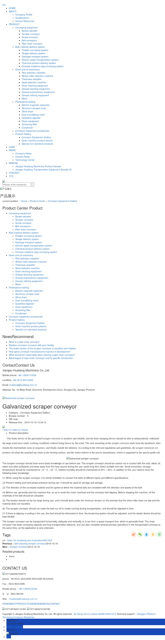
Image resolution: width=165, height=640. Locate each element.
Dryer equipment (30, 121)
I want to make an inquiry (15, 429)
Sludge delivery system (33, 53)
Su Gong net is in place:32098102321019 (95, 613)
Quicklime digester (31, 117)
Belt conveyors (29, 40)
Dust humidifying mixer (33, 114)
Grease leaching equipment (36, 88)
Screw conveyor (30, 37)
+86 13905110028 (27, 375)
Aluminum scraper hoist (34, 108)
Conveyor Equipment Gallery (36, 137)
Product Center (37, 201)
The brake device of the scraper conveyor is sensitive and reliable (42, 348)
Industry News (22, 156)
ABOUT (13, 11)
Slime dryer (27, 111)
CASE (12, 146)
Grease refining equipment (35, 95)
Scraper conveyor (31, 34)
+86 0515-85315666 (22, 380)
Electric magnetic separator (36, 105)
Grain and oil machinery (27, 69)
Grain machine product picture (37, 140)
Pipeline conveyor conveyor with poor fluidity (31, 345)
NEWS (12, 150)
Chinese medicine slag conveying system (43, 66)
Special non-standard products (37, 143)
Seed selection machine (34, 82)
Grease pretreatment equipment (38, 92)
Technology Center (25, 159)
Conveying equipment (26, 27)
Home (24, 201)
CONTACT (14, 172)
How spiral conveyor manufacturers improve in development (39, 351)
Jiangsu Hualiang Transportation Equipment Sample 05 (43, 169)
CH (4, 4)
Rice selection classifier (33, 72)
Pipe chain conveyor (32, 43)
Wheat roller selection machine (37, 75)
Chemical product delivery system (39, 63)
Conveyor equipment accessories (32, 130)
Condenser (27, 127)
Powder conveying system (35, 50)
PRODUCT (14, 24)
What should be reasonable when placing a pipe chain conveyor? (42, 354)
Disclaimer (29, 617)
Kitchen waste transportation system (40, 59)
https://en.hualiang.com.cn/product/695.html (29, 540)
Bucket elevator (30, 30)
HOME (12, 8)
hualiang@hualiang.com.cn (23, 384)
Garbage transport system (35, 56)
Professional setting (25, 101)
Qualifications (22, 17)
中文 (11, 176)
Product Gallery (23, 134)
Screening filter (29, 124)
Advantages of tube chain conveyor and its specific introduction (41, 358)
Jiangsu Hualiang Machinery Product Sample (38, 166)
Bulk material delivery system (30, 46)
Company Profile (23, 14)
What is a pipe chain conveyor (24, 341)
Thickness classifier (32, 79)
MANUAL (13, 163)
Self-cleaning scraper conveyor (30, 543)
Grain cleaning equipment (35, 85)
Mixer (24, 98)
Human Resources (24, 21)
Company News (23, 153)
